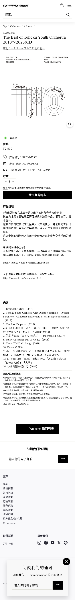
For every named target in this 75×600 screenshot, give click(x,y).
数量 (6, 176)
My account (9, 523)
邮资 (5, 188)
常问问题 (8, 492)
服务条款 (8, 505)
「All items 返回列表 (40, 428)
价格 (6, 144)
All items (28, 26)
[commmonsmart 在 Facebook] (46, 543)
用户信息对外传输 (13, 518)
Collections (15, 26)
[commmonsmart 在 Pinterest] (66, 543)
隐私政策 (8, 510)
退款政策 (8, 497)
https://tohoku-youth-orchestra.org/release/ (26, 262)
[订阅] (63, 459)
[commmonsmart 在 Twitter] (59, 543)
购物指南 (8, 488)
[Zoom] (69, 124)
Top (5, 26)
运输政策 (8, 501)
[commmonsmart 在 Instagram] (39, 543)
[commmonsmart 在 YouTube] (52, 543)
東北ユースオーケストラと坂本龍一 (24, 48)
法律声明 (8, 514)
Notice (6, 484)
